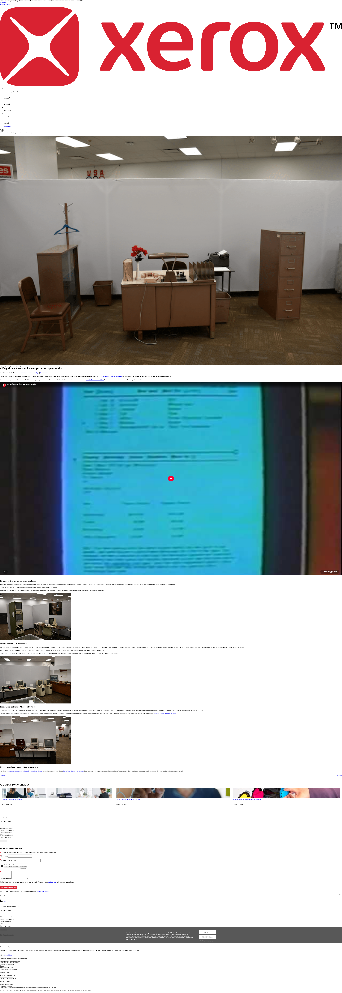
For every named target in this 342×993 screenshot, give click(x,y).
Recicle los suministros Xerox (8, 969)
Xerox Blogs (8, 955)
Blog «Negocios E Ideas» (7, 967)
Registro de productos (6, 986)
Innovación (24, 373)
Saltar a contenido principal (7, 1)
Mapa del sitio (52, 987)
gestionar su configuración (169, 936)
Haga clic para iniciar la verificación (16, 866)
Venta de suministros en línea (8, 975)
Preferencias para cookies (35, 987)
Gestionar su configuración (207, 941)
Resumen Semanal (7, 835)
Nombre (4, 856)
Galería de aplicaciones (6, 977)
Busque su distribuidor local (8, 978)
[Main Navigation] (171, 131)
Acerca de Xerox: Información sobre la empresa (13, 958)
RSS (5, 901)
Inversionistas (15, 987)
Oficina (30, 373)
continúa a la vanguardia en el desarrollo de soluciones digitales (24, 771)
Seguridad (45, 987)
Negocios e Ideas (5, 133)
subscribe (52, 882)
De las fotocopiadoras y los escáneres (73, 771)
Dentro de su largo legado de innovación (110, 376)
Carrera (9, 987)
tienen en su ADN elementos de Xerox (165, 713)
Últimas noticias (6, 837)
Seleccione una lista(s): (6, 828)
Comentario (6, 879)
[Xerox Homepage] (171, 85)
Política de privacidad (43, 891)
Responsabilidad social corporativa (10, 962)
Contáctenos (3, 987)
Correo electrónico (9, 860)
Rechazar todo (207, 937)
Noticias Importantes (8, 830)
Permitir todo (207, 932)
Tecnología (36, 373)
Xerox (18, 373)
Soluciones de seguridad (7, 964)
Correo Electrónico (6, 821)
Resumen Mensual (7, 832)
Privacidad (22, 987)
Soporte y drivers (5, 981)
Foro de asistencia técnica (7, 984)
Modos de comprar (5, 972)
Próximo (339, 775)
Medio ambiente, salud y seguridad (10, 961)
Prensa (2, 966)
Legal (26, 987)
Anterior (2, 775)
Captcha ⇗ (23, 868)
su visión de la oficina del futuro (95, 380)
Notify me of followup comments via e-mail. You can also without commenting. (38, 882)
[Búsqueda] (171, 129)
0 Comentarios (44, 373)
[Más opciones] (171, 6)
